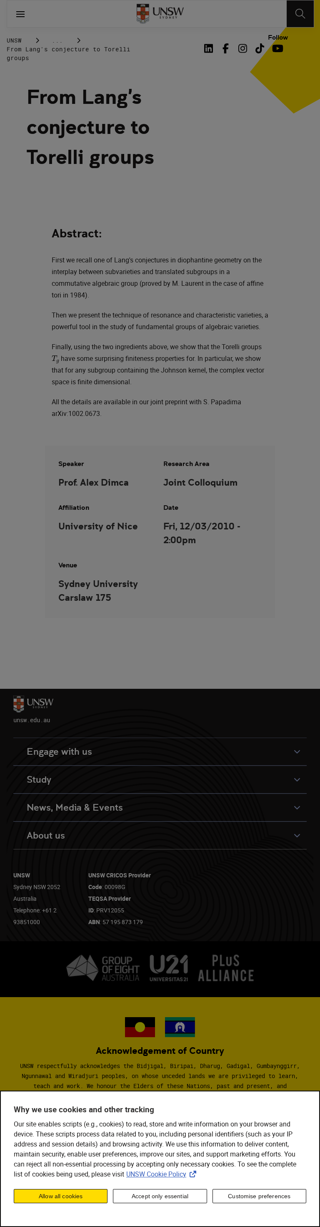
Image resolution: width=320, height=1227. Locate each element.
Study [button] (39, 779)
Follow (278, 37)
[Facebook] (225, 48)
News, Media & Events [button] (75, 807)
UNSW (14, 40)
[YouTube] (277, 48)
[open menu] (20, 13)
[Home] (160, 14)
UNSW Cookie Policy (163, 1174)
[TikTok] (260, 48)
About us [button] (46, 835)
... (57, 40)
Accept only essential (160, 1196)
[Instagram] (242, 48)
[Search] (300, 13)
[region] (160, 1159)
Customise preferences (259, 1196)
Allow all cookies (60, 1196)
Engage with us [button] (59, 751)
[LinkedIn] (210, 48)
